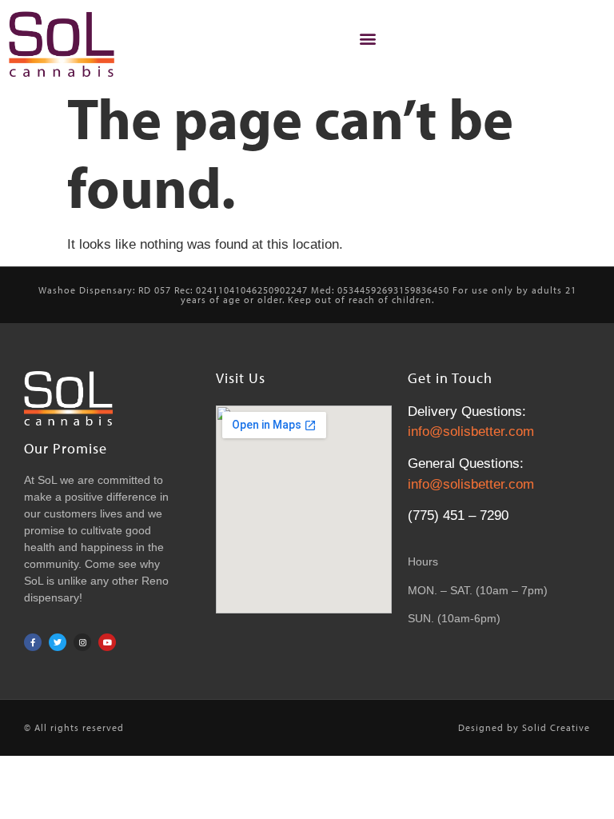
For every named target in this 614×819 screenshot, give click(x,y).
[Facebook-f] (33, 642)
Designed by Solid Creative (524, 727)
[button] (367, 38)
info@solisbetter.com (471, 431)
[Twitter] (57, 642)
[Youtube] (107, 642)
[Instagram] (82, 642)
